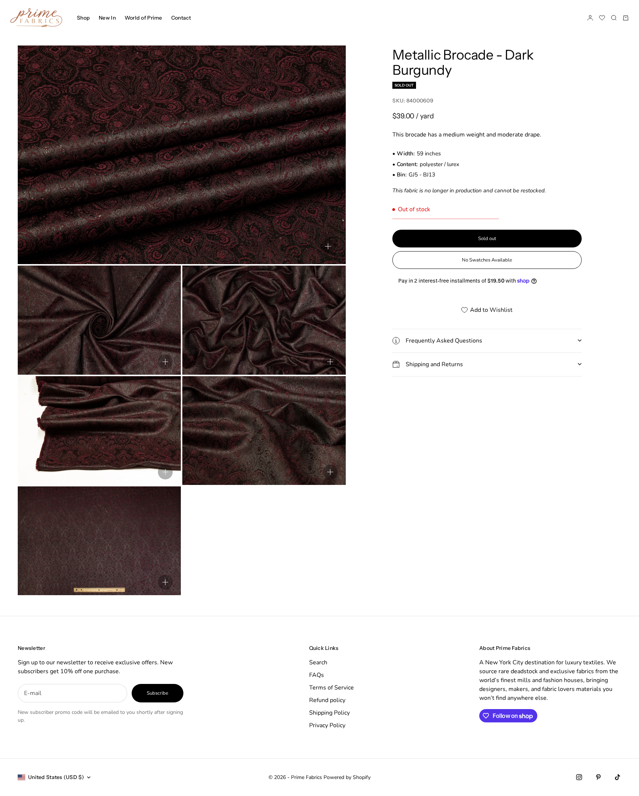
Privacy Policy (327, 725)
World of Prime (143, 17)
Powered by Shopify (347, 777)
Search (318, 662)
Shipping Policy (329, 713)
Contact (181, 17)
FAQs (316, 675)
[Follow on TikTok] (617, 777)
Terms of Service (331, 688)
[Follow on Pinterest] (598, 777)
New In (107, 17)
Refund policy (327, 700)
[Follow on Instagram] (579, 777)
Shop (83, 17)
